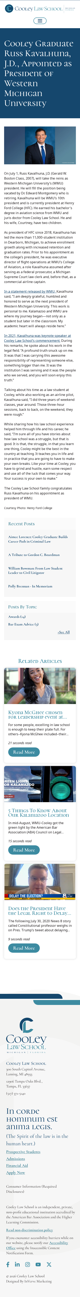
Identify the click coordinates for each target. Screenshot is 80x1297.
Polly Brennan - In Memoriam (30, 586)
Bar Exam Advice (23, 624)
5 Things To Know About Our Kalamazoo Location (40, 813)
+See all (64, 632)
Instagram (27, 1264)
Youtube (38, 1264)
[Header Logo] (40, 8)
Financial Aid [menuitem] (17, 1165)
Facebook (7, 1264)
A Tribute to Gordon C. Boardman (33, 554)
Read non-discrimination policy (29, 1230)
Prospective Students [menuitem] (23, 1151)
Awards (17, 616)
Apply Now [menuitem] (15, 1172)
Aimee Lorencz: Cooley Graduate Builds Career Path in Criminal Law (38, 539)
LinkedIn (17, 1264)
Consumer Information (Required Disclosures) (31, 1189)
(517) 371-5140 (15, 1093)
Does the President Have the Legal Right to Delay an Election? (40, 911)
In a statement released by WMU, (30, 291)
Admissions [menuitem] (15, 1158)
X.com (49, 1264)
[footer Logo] (26, 1036)
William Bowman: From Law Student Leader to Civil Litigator (35, 570)
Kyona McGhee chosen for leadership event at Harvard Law (40, 715)
